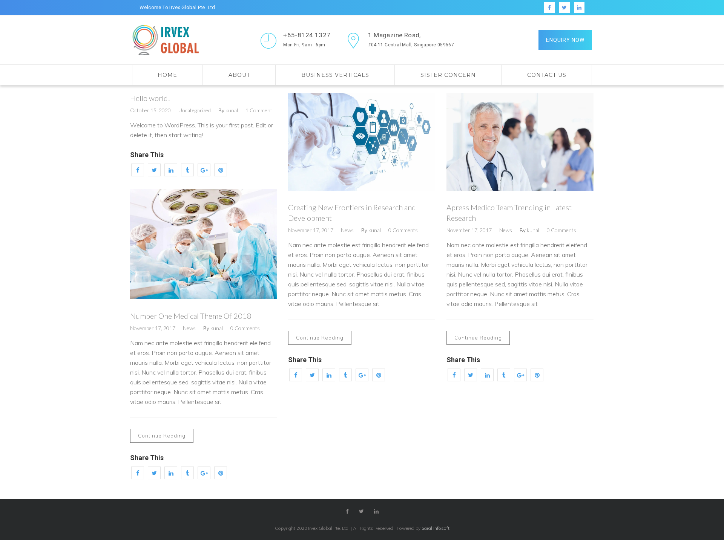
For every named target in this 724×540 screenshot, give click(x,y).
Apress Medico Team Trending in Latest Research (509, 212)
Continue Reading (320, 338)
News (347, 230)
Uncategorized (194, 110)
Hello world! (150, 97)
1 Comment (258, 110)
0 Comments (403, 230)
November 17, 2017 (310, 230)
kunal (231, 110)
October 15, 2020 (150, 110)
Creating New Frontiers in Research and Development (352, 212)
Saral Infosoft (435, 528)
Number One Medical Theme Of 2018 (191, 315)
